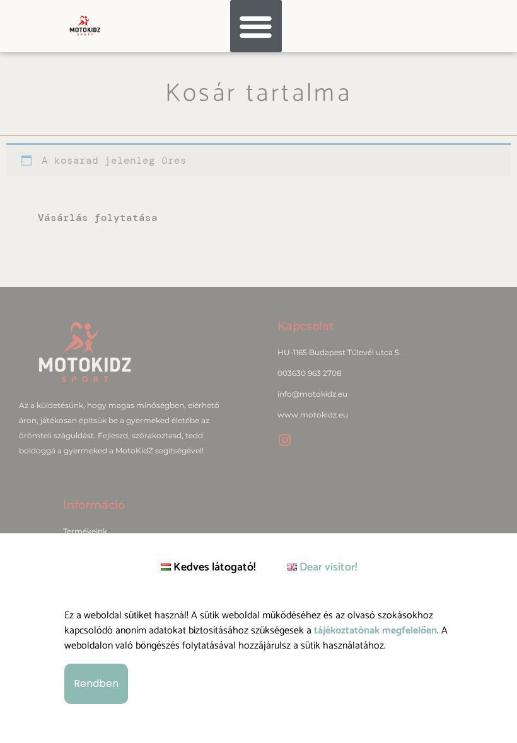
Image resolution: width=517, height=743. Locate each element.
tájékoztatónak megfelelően (375, 630)
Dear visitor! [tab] (327, 567)
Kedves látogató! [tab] (213, 567)
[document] (258, 371)
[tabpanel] (258, 657)
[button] (256, 26)
